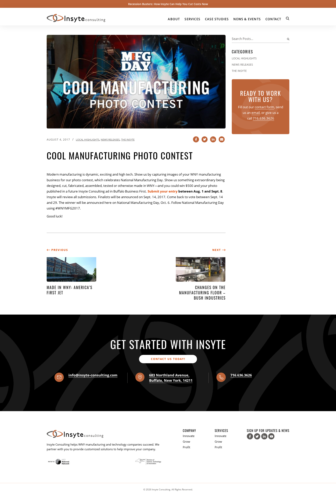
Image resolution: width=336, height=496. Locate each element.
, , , (170, 378)
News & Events (247, 19)
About (174, 19)
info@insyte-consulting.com (92, 375)
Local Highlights (87, 139)
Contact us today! (168, 359)
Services (192, 19)
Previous (59, 250)
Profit (186, 447)
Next (217, 250)
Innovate (188, 436)
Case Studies (217, 19)
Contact (273, 19)
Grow (186, 441)
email (255, 112)
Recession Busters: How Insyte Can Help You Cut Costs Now (168, 4)
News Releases (110, 139)
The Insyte (128, 139)
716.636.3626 (263, 118)
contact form (264, 107)
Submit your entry (163, 191)
